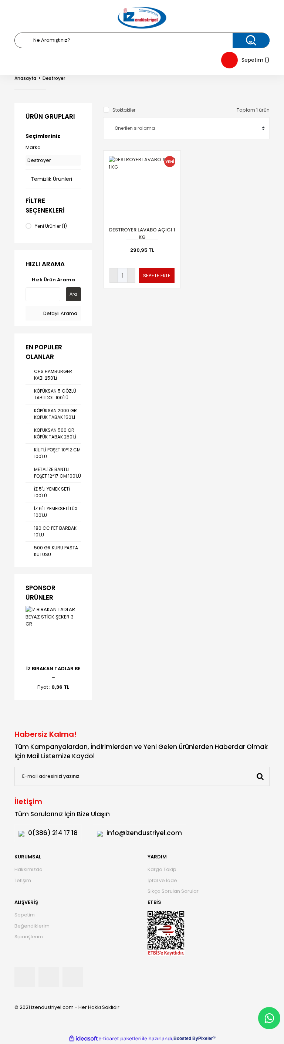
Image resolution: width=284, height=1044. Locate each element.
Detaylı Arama (59, 313)
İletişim (22, 880)
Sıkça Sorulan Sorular (173, 891)
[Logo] (141, 18)
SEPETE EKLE (156, 275)
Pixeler (205, 1038)
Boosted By (185, 1038)
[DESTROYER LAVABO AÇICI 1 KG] (142, 189)
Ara (73, 294)
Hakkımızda (28, 869)
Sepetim (24, 914)
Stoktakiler (123, 110)
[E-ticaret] (120, 1038)
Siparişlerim (28, 936)
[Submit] (260, 776)
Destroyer (54, 78)
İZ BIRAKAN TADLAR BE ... (53, 672)
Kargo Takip (162, 869)
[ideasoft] (83, 1038)
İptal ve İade (162, 880)
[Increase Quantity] (131, 275)
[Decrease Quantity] (113, 275)
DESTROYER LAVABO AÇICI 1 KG (142, 233)
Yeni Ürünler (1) (51, 226)
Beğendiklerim (32, 925)
